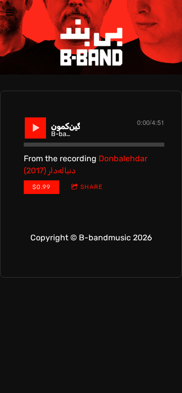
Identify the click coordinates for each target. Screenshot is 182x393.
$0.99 (41, 186)
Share (91, 186)
